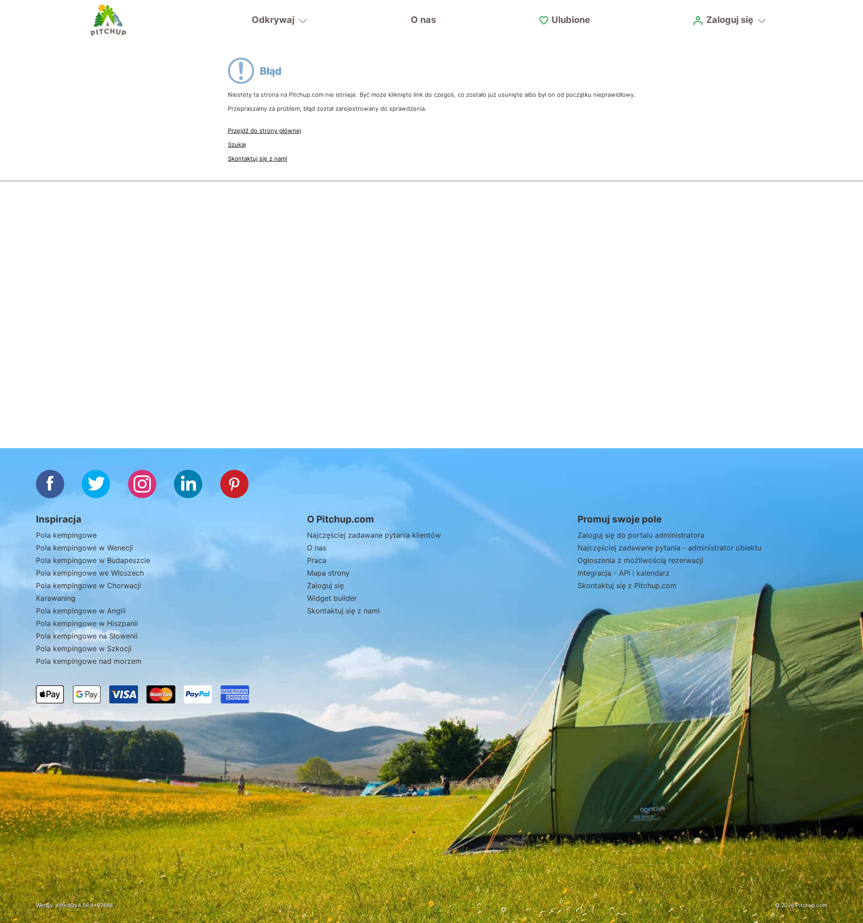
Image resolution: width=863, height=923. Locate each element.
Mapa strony (328, 572)
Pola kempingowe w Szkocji (84, 648)
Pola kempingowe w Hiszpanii (87, 623)
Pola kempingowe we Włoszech (90, 572)
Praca (316, 560)
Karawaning (56, 598)
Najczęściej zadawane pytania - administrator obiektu (669, 547)
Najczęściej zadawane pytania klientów (374, 535)
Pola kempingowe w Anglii (81, 610)
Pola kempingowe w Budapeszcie (93, 560)
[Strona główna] (108, 20)
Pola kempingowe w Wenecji (84, 547)
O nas (423, 19)
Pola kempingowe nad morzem (89, 661)
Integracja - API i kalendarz (624, 572)
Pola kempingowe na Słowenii (87, 635)
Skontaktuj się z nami (257, 158)
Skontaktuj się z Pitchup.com (627, 585)
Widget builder (332, 598)
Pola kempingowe (66, 535)
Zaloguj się (325, 585)
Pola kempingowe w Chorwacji (88, 585)
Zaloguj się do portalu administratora (641, 535)
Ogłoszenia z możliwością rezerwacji (640, 560)
